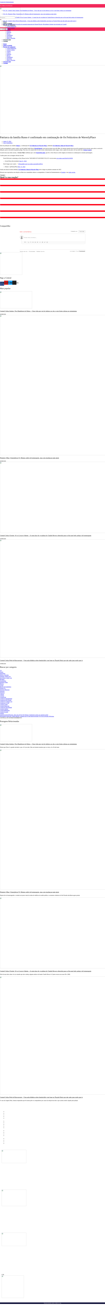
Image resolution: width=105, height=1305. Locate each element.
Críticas (8, 31)
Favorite (3, 175)
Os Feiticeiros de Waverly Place (38, 145)
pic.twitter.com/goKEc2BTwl (35, 164)
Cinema (9, 29)
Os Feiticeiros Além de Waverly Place (63, 145)
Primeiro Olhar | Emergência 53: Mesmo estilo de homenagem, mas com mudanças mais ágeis (29, 14)
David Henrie (38, 148)
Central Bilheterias (11, 26)
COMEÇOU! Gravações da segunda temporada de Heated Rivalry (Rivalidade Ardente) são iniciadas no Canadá (34, 24)
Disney (18, 145)
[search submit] (0, 19)
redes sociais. (72, 172)
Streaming (9, 36)
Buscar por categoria (9, 25)
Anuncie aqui (7, 39)
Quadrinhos (10, 35)
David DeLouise (40, 152)
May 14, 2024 (21, 166)
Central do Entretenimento (7, 2)
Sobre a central (7, 23)
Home (5, 22)
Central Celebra (11, 28)
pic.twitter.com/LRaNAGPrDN (65, 158)
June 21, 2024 (23, 161)
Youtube (63, 172)
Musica (8, 33)
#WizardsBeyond (22, 164)
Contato (5, 41)
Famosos (9, 32)
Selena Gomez (87, 150)
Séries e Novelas (11, 38)
